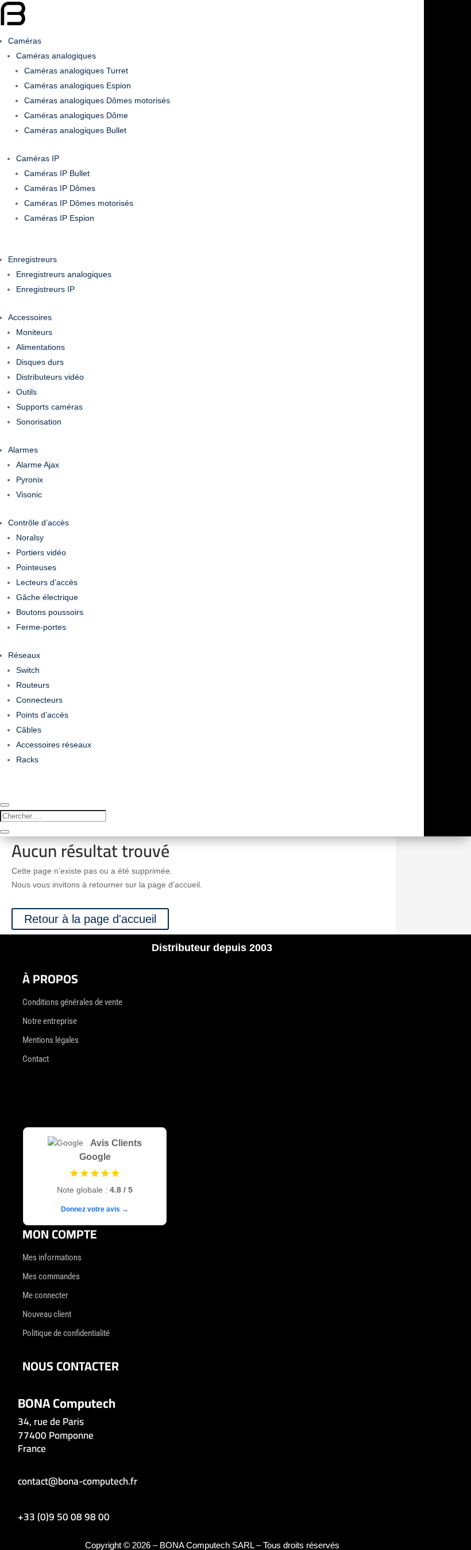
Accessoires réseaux (53, 744)
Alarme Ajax (37, 464)
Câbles (28, 729)
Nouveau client (46, 1314)
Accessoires (30, 317)
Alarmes (23, 449)
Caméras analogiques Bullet (75, 130)
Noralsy (30, 537)
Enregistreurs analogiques (63, 274)
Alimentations (40, 347)
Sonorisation (38, 421)
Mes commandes (51, 1276)
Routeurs (32, 685)
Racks (27, 759)
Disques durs (40, 362)
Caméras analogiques (56, 55)
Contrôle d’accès (38, 522)
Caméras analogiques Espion (77, 85)
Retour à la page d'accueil (90, 919)
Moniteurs (34, 332)
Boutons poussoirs (49, 612)
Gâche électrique (47, 597)
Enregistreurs (32, 259)
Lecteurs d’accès (47, 582)
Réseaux (24, 655)
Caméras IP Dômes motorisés (78, 203)
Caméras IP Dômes (59, 188)
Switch (28, 670)
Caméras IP (37, 158)
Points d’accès (42, 714)
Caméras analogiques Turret (76, 70)
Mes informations (52, 1257)
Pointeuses (36, 567)
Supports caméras (49, 406)
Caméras (24, 40)
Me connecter (45, 1295)
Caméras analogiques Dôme (76, 115)
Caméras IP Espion (59, 218)
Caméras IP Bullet (57, 173)
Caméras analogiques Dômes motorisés (97, 100)
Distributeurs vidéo (50, 376)
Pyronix (29, 479)
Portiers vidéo (41, 552)
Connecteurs (39, 699)
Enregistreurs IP (45, 289)
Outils (26, 391)
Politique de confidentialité (66, 1333)
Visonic (29, 494)
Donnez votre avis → (95, 1209)
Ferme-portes (41, 627)
